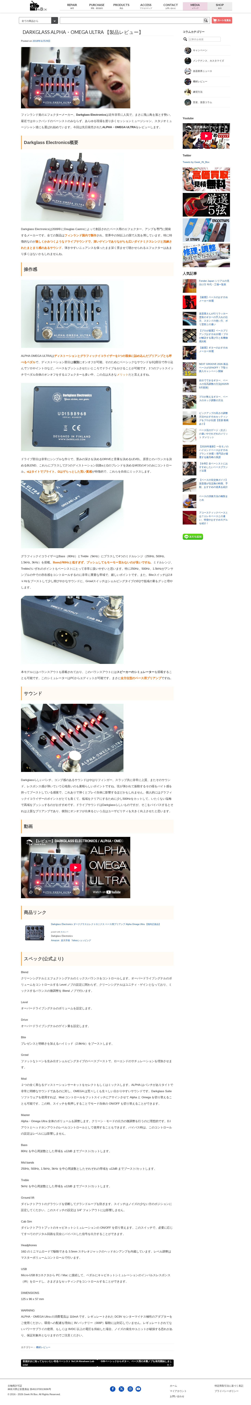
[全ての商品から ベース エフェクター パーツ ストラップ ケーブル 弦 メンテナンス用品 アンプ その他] (38, 20)
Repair (72, 6)
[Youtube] (138, 1388)
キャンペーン (200, 50)
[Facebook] (112, 1388)
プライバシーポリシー (227, 1391)
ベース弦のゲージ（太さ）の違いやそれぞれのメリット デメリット (213, 434)
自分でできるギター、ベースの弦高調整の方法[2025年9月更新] (214, 384)
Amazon (55, 940)
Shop (220, 6)
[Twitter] (121, 1388)
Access (146, 6)
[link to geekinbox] (38, 5)
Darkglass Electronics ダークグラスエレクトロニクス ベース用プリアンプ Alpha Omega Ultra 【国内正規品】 (106, 924)
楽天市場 (65, 940)
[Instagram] (130, 1388)
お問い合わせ (177, 1396)
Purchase (96, 6)
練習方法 (198, 91)
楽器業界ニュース (202, 71)
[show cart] (222, 20)
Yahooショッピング (81, 940)
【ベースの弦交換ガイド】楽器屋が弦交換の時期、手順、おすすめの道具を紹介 (213, 483)
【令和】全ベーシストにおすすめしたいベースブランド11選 (213, 467)
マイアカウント (178, 1391)
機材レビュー (43, 1347)
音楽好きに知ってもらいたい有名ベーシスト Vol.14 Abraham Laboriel (58, 1363)
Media (195, 6)
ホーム (173, 1385)
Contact (170, 6)
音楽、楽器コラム (202, 102)
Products (121, 6)
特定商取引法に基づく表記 (229, 1385)
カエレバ (64, 932)
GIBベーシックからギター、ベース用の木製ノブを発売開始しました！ (136, 1363)
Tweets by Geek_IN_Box (196, 162)
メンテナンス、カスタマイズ (208, 60)
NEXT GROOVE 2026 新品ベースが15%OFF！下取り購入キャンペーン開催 (213, 368)
